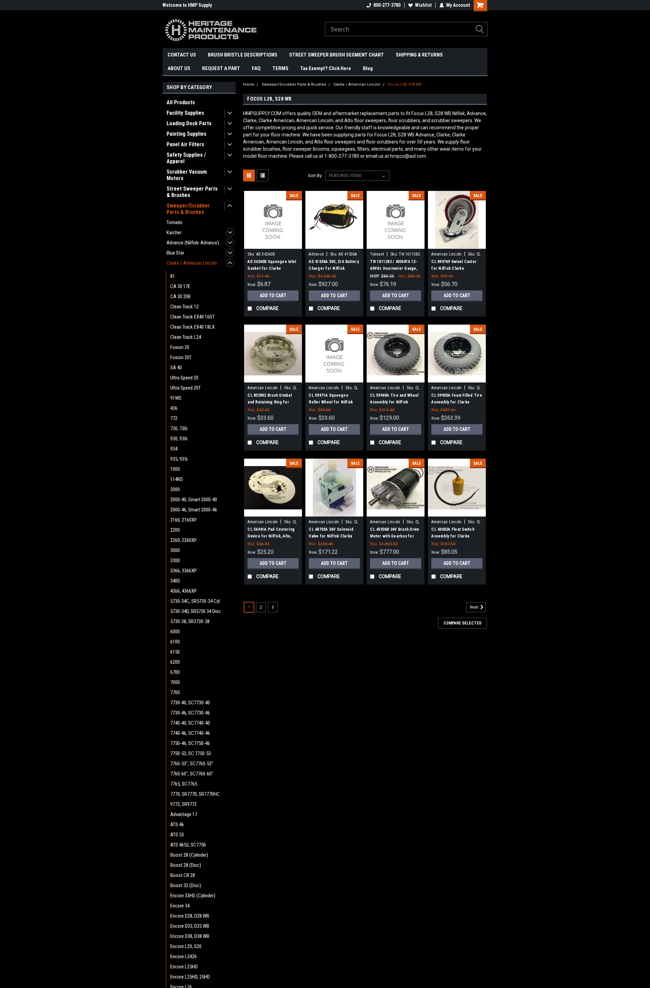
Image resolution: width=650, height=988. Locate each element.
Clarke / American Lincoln (192, 263)
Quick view (273, 243)
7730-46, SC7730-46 (190, 713)
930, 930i (179, 439)
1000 (175, 469)
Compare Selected (462, 623)
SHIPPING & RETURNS (419, 55)
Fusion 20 (179, 347)
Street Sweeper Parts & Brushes (192, 191)
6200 (175, 662)
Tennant (377, 254)
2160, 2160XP (183, 520)
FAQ (256, 68)
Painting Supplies (187, 134)
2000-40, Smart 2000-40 (193, 500)
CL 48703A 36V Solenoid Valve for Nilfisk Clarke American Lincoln (331, 536)
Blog (368, 68)
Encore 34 (180, 906)
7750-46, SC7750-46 (190, 743)
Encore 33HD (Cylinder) (192, 896)
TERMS (280, 68)
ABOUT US (179, 68)
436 (173, 408)
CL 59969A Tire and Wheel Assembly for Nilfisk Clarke (394, 402)
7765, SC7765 (183, 784)
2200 (175, 530)
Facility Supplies (185, 113)
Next (474, 607)
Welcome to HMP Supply (187, 5)
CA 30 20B (180, 296)
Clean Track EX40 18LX (192, 327)
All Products (181, 102)
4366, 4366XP (183, 591)
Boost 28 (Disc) (185, 865)
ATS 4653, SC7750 (188, 845)
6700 (175, 672)
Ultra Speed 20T (185, 388)
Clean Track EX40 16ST (192, 317)
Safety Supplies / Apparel (186, 158)
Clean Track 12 (184, 307)
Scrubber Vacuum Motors (187, 175)
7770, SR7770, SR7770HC (195, 794)
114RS (176, 479)
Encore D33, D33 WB (189, 926)
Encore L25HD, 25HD (190, 977)
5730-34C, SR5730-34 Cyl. (195, 601)
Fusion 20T (181, 357)
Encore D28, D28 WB (189, 916)
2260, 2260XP (183, 540)
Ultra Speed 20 (184, 378)
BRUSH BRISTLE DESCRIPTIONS (242, 55)
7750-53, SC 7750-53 (190, 753)
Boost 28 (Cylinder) (189, 855)
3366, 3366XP (183, 571)
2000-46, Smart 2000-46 (193, 510)
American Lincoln (446, 254)
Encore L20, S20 (185, 946)
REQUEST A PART (221, 68)
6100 (175, 642)
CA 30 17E (180, 286)
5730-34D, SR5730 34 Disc (195, 611)
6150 (175, 652)
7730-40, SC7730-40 (190, 703)
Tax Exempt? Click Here (325, 68)
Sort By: (315, 175)
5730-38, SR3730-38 (190, 621)
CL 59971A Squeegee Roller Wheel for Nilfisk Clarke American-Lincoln (332, 402)
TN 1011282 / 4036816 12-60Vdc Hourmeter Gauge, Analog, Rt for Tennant (393, 268)
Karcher (174, 232)
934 (173, 449)
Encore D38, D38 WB (189, 936)
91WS (175, 398)
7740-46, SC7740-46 (190, 733)
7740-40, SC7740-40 (190, 723)
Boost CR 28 (182, 875)
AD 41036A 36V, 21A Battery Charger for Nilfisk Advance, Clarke (334, 268)
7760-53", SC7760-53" (191, 764)
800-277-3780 (386, 5)
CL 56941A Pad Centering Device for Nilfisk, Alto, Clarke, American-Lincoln (271, 536)
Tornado (174, 222)
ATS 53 (177, 835)
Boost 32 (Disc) (185, 885)
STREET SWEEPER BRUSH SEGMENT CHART (336, 55)
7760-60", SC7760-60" (191, 774)
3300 (175, 560)
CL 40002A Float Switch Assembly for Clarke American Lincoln (452, 536)
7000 (175, 682)
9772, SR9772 (183, 804)
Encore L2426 (183, 956)
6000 (175, 632)
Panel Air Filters (185, 144)
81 (172, 276)
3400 (175, 581)
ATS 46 (177, 824)
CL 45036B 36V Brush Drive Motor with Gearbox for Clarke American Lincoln (394, 536)
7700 (175, 692)
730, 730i (179, 428)
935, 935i (179, 459)
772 (173, 418)
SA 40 (176, 368)
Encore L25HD (184, 967)
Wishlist (423, 5)
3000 (175, 550)
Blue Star (175, 253)
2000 (175, 489)
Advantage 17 (183, 814)
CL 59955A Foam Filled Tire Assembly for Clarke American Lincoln (456, 402)
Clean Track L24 (185, 337)
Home (248, 84)
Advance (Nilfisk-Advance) (193, 243)
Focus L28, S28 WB (404, 84)
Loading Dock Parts (189, 123)
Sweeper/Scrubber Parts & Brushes (188, 208)
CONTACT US (182, 55)
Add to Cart (273, 295)
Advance (316, 254)
